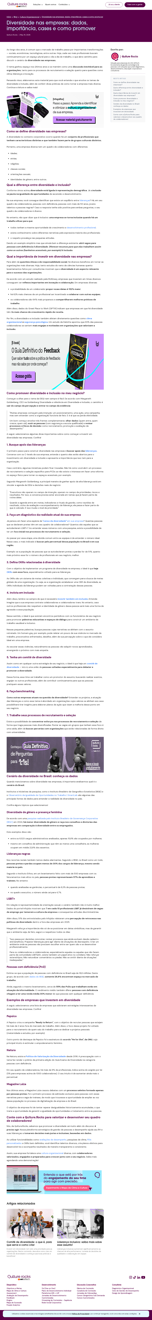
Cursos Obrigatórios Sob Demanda (91, 1295)
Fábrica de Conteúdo (85, 1288)
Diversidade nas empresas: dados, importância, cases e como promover (72, 17)
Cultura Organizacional (29, 17)
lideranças (85, 200)
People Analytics (13, 1305)
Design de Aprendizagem (122, 1293)
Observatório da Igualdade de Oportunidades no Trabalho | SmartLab (43, 795)
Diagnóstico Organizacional (123, 1288)
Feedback (10, 1298)
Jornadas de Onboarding (87, 1293)
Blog (15, 17)
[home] (17, 4)
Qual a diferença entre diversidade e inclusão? (128, 89)
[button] (38, 4)
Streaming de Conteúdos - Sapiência (57, 1300)
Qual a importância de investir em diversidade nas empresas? (126, 94)
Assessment (12, 1293)
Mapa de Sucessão (14, 1303)
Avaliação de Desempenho (17, 1295)
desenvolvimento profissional (81, 227)
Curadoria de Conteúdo (86, 1291)
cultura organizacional (52, 1153)
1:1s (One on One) (48, 1288)
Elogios (9, 1300)
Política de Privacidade (80, 1314)
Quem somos (50, 5)
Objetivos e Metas (14, 1288)
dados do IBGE (36, 976)
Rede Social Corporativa (51, 1303)
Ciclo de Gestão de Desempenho (125, 1291)
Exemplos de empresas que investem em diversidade (124, 110)
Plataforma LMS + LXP (50, 1293)
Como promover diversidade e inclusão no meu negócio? (125, 99)
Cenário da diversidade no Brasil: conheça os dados (126, 105)
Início (9, 17)
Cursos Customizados (86, 1298)
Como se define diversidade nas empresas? (126, 83)
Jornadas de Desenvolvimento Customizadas (54, 1296)
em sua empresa (63, 521)
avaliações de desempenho (53, 1139)
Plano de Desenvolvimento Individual (56, 1291)
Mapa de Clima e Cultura (16, 1291)
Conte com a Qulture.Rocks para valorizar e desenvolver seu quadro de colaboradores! (127, 116)
